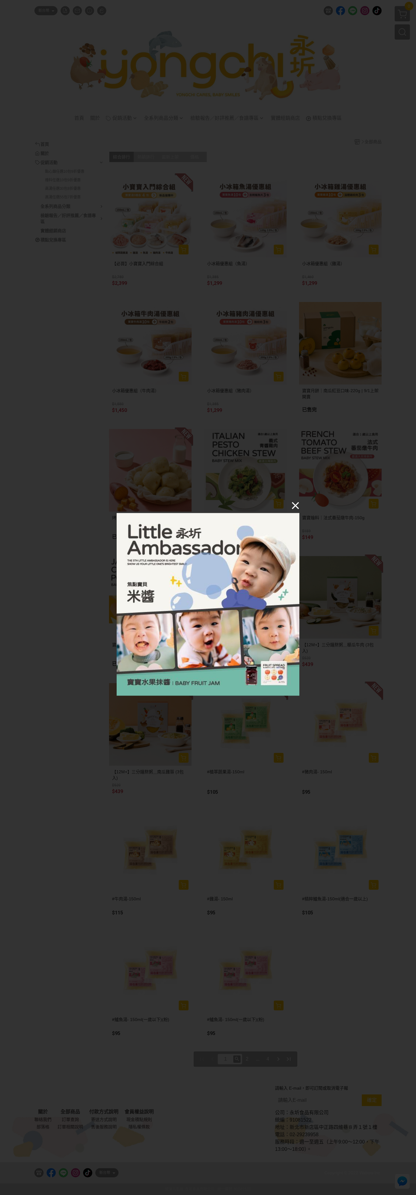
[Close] (295, 505)
